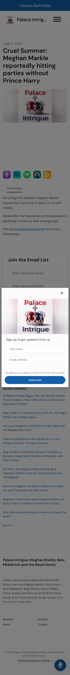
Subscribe (35, 380)
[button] (62, 293)
